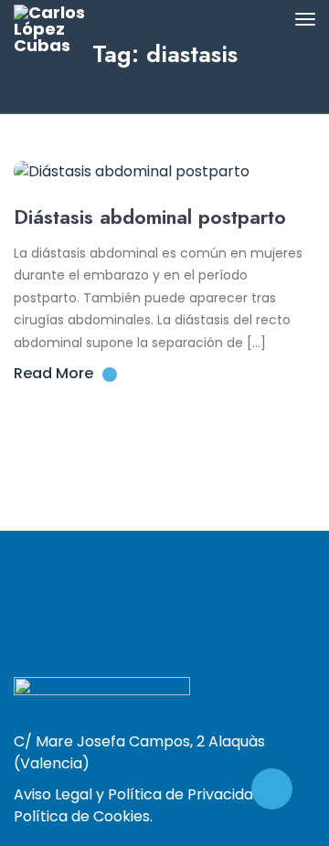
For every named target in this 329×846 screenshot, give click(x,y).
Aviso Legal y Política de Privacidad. (139, 794)
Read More (53, 373)
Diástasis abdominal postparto (150, 216)
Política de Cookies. (83, 816)
